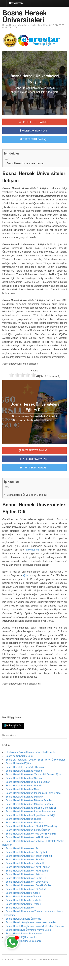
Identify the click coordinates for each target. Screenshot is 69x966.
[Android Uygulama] (13, 726)
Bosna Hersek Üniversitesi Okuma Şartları (28, 781)
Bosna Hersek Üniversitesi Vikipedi (24, 770)
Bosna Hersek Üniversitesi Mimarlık (24, 796)
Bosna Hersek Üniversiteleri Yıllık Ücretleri (28, 837)
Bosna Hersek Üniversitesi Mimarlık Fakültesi (29, 804)
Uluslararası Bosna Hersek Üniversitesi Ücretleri (31, 752)
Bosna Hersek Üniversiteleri (24, 16)
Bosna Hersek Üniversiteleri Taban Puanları (29, 855)
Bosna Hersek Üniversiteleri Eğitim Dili (27, 494)
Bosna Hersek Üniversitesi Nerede (24, 785)
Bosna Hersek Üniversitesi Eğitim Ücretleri (28, 829)
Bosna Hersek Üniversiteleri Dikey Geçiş (27, 881)
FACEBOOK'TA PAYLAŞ (34, 130)
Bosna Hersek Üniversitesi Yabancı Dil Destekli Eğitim (34, 774)
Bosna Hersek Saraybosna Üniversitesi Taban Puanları (35, 926)
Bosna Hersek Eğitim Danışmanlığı (24, 940)
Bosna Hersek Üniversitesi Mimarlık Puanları (29, 800)
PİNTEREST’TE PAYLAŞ (34, 450)
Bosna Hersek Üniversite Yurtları (23, 892)
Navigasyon (16, 3)
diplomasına (32, 549)
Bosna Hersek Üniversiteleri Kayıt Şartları (27, 870)
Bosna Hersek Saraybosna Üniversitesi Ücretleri (31, 922)
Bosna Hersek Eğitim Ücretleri (21, 937)
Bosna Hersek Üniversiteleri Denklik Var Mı (28, 885)
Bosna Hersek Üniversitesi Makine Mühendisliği (31, 807)
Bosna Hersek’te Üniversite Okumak (25, 767)
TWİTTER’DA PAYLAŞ (34, 467)
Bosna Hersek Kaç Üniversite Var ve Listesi (28, 929)
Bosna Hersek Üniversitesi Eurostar (24, 822)
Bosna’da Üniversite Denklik (20, 755)
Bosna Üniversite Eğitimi (18, 763)
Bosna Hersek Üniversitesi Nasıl (22, 789)
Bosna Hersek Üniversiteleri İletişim (25, 163)
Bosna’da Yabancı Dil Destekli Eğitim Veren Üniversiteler (35, 759)
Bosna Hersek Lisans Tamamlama (24, 933)
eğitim (26, 575)
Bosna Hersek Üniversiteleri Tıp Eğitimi (26, 852)
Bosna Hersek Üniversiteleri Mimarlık (25, 863)
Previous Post (34, 700)
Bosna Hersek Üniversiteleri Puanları (25, 859)
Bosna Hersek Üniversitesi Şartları (24, 778)
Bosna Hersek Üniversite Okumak (23, 896)
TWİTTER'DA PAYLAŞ (34, 139)
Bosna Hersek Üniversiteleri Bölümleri (26, 889)
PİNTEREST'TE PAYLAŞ (34, 122)
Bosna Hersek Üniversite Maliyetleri (24, 900)
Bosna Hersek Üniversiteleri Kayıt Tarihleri (28, 866)
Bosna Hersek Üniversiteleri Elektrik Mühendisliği (31, 826)
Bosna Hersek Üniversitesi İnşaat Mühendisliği (30, 815)
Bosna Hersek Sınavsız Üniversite (23, 918)
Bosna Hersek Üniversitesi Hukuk (23, 818)
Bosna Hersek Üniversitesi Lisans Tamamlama (30, 811)
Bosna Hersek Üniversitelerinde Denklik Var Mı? (31, 833)
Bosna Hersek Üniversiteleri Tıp (22, 848)
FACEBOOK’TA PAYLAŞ (34, 459)
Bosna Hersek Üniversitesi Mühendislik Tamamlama (33, 792)
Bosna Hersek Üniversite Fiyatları (23, 903)
